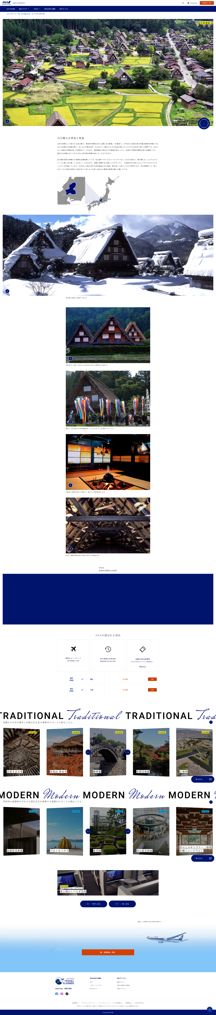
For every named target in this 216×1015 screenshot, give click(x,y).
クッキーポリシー (103, 1003)
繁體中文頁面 (68, 988)
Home (8, 13)
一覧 (32, 13)
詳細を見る (142, 666)
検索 (152, 679)
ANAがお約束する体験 (123, 985)
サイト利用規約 (116, 1003)
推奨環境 (127, 1003)
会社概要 (74, 1003)
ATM (91, 982)
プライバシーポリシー (87, 1003)
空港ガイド (120, 982)
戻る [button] (88, 752)
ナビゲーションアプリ (96, 985)
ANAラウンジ (120, 988)
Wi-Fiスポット (94, 988)
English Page (59, 988)
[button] (7, 121)
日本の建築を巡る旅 (25, 13)
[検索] (183, 3)
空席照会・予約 (109, 952)
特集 (19, 13)
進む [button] (127, 752)
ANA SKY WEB (139, 1003)
